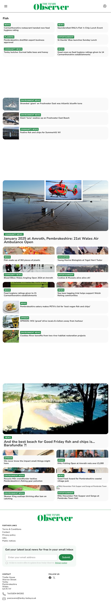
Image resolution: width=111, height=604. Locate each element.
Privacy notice (61, 563)
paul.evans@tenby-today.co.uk (21, 598)
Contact (6, 532)
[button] (5, 6)
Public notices (9, 540)
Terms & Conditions (11, 529)
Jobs (4, 538)
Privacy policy (8, 535)
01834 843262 (17, 593)
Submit (66, 557)
